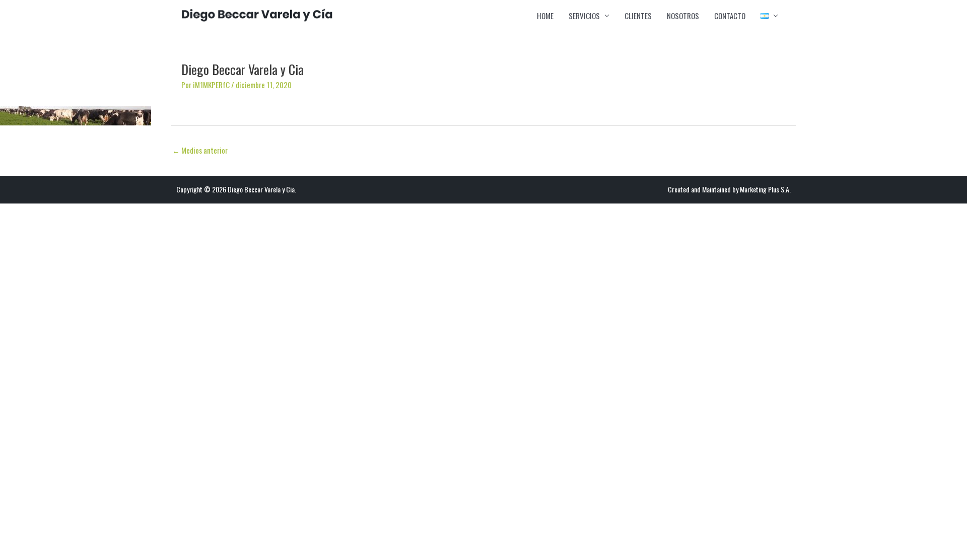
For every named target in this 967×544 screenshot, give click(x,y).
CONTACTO (729, 15)
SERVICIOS (584, 15)
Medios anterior (200, 150)
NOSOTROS (683, 15)
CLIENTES (638, 15)
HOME (545, 15)
